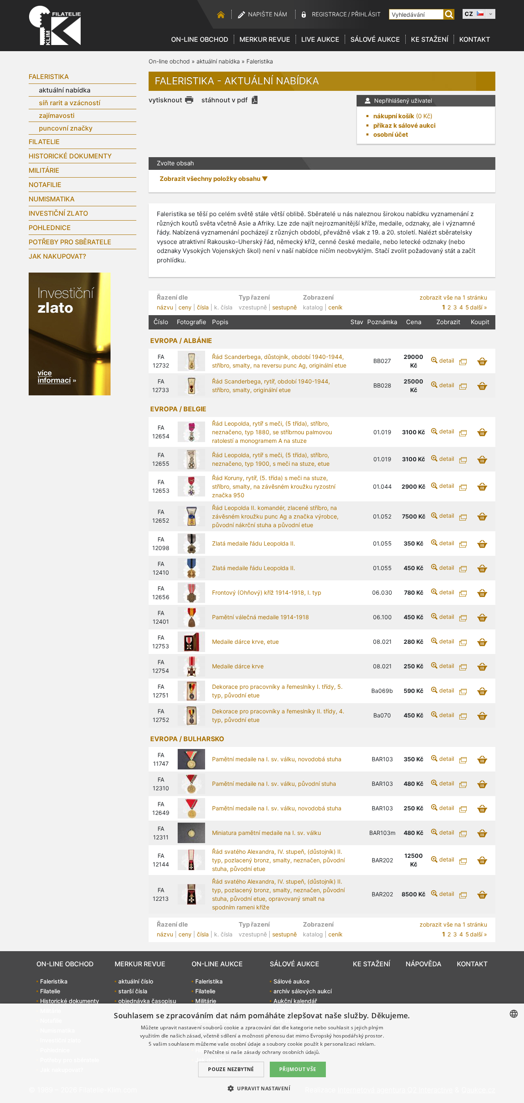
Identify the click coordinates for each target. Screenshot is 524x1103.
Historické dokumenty (70, 156)
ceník (335, 307)
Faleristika (49, 76)
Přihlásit (366, 14)
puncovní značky (66, 128)
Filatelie (44, 142)
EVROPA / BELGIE (178, 409)
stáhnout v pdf (224, 100)
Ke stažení (429, 39)
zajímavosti (57, 115)
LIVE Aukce (320, 39)
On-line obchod (199, 39)
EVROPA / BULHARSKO (187, 739)
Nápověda (423, 964)
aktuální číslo (135, 981)
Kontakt (474, 39)
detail (446, 360)
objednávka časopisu (147, 1000)
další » (478, 307)
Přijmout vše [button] (297, 1069)
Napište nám (267, 14)
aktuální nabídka (64, 90)
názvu (165, 307)
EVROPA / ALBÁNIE (181, 340)
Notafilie (45, 184)
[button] (262, 1088)
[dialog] (262, 1053)
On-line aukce (217, 964)
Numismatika (52, 199)
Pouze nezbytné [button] (231, 1069)
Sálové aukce (375, 39)
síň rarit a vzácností (69, 103)
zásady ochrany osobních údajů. (282, 1052)
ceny (185, 307)
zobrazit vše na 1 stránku (453, 297)
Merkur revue (264, 39)
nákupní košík (393, 116)
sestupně (284, 307)
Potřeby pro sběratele (70, 242)
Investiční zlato (58, 213)
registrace (329, 14)
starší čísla (132, 991)
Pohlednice (50, 227)
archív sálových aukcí (302, 991)
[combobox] (514, 1014)
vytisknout (165, 100)
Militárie (44, 170)
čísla (203, 307)
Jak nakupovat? (57, 256)
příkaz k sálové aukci (404, 125)
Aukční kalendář (295, 1000)
